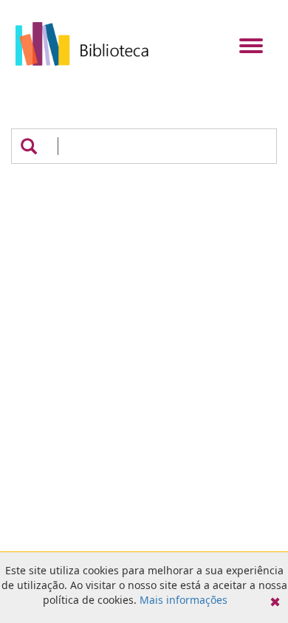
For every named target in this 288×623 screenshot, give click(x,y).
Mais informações (183, 600)
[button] (29, 146)
